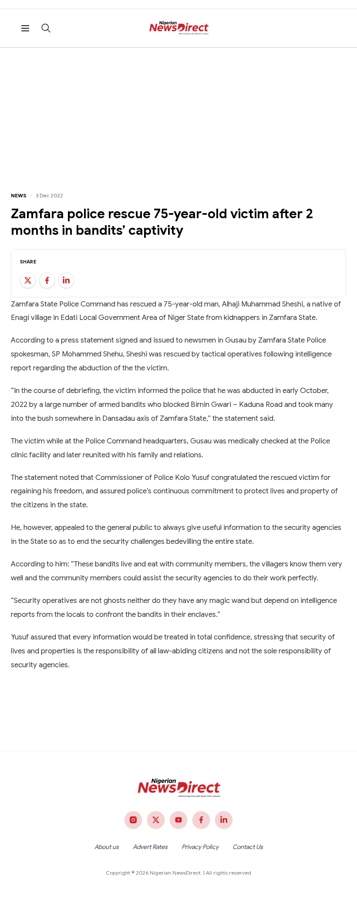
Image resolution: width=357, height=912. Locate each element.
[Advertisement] (178, 113)
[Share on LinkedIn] (66, 280)
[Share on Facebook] (47, 280)
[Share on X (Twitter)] (28, 280)
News (19, 195)
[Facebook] (201, 820)
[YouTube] (178, 820)
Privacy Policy (200, 847)
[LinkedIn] (223, 820)
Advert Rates (150, 847)
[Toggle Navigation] (25, 28)
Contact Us (247, 847)
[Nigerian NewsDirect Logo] (178, 28)
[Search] (46, 28)
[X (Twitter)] (156, 820)
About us (106, 847)
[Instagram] (133, 820)
